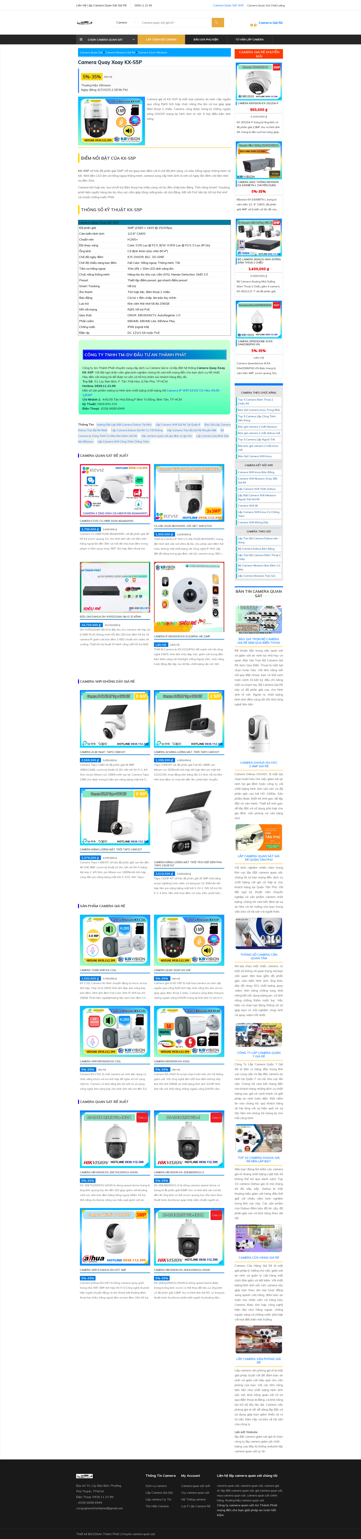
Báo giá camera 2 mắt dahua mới (259, 433)
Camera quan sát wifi (195, 1486)
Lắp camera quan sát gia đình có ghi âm (167, 436)
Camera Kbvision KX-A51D (172, 1061)
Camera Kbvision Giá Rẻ (120, 52)
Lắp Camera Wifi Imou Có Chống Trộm (258, 514)
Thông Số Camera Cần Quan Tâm (258, 956)
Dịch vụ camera (156, 1486)
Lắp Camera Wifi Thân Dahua (256, 489)
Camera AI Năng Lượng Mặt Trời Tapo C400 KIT (186, 752)
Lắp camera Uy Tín (158, 1499)
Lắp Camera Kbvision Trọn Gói (256, 576)
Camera (121, 22)
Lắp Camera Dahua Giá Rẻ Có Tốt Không (137, 430)
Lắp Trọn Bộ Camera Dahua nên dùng (258, 540)
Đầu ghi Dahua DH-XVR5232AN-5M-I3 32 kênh (110, 616)
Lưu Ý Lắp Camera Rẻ (195, 1506)
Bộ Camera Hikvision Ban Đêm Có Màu (259, 567)
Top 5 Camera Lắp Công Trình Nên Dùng (257, 418)
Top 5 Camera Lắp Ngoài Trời (256, 439)
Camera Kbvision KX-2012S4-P (258, 103)
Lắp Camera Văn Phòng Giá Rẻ (259, 1360)
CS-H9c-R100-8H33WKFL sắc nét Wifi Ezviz (183, 526)
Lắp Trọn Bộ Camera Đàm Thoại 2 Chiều (259, 557)
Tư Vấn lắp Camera (249, 39)
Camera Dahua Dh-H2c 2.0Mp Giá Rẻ (259, 764)
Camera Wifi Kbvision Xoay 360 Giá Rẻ (257, 480)
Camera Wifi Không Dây (253, 522)
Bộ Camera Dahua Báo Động (256, 548)
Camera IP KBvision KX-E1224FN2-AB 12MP (182, 636)
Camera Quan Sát (91, 52)
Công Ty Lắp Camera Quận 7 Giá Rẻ (259, 1054)
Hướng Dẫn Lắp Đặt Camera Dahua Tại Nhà (124, 424)
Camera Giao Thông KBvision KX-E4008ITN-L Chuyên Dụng (258, 183)
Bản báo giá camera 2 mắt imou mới (258, 448)
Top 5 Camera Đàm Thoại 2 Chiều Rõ (255, 401)
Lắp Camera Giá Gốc (159, 1492)
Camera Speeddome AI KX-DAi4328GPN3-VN (255, 343)
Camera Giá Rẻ (271, 22)
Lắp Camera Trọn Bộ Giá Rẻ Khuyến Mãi (191, 430)
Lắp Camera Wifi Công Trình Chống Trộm (123, 441)
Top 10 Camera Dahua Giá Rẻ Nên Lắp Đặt (259, 1159)
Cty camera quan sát (195, 1492)
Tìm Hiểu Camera (157, 1506)
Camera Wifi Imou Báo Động (256, 472)
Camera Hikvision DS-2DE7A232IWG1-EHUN (109, 1172)
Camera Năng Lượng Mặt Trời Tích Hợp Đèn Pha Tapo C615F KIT (188, 864)
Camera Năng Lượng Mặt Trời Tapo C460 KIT (111, 849)
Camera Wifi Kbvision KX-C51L (100, 1061)
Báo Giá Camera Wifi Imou (255, 456)
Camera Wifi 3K (248, 505)
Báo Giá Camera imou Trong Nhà (259, 410)
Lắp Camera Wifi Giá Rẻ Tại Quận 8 (178, 424)
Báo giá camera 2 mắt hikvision (257, 426)
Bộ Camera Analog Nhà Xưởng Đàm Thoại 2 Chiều (259, 261)
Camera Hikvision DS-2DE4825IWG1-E (179, 1172)
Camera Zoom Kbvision (152, 52)
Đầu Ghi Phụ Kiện (206, 39)
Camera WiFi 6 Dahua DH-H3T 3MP (103, 1270)
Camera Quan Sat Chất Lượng (266, 5)
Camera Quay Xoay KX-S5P (110, 62)
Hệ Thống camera (193, 1499)
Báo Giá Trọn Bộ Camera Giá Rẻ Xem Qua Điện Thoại (258, 640)
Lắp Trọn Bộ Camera (161, 39)
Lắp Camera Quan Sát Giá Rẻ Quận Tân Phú (259, 857)
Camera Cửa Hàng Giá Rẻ (259, 1257)
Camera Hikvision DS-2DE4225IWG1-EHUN (182, 1270)
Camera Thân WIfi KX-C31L (98, 970)
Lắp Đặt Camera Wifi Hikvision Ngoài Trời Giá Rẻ (257, 497)
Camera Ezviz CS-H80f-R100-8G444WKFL (107, 521)
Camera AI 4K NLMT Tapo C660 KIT (103, 752)
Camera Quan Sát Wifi (228, 5)
